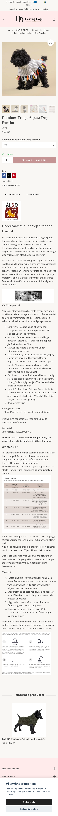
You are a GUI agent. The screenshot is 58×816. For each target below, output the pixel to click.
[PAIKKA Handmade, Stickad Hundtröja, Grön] (29, 720)
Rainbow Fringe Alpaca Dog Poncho (21, 139)
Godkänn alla (29, 802)
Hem (9, 30)
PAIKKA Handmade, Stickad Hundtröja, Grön (23, 739)
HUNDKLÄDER (21, 30)
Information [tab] (12, 194)
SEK (28, 5)
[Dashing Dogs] (29, 19)
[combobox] (29, 145)
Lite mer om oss (10, 768)
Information (8, 776)
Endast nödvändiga (29, 809)
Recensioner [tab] (33, 194)
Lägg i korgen (36, 160)
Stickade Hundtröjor (40, 30)
